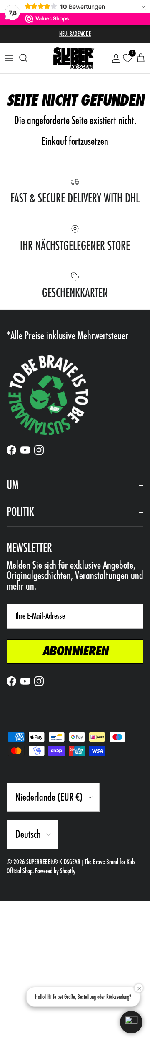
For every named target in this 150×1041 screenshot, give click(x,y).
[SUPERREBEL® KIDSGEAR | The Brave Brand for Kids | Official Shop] (74, 58)
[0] (127, 58)
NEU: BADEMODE (75, 34)
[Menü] (9, 58)
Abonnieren (75, 651)
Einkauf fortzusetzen (75, 141)
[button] (131, 1022)
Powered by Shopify (55, 871)
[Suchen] (27, 58)
